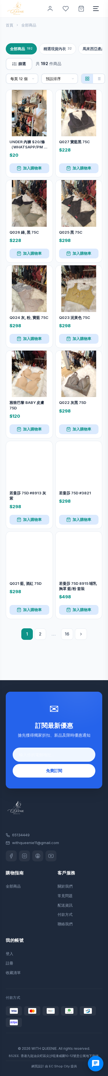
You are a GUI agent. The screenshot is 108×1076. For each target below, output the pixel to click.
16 (67, 633)
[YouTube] (51, 855)
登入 (9, 953)
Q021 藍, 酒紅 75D (25, 583)
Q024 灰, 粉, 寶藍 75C (29, 317)
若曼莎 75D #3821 (75, 493)
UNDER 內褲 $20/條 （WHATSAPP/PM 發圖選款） (29, 144)
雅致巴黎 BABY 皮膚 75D (27, 405)
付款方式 (65, 914)
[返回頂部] (97, 1053)
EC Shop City (59, 1066)
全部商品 (21, 48)
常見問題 (65, 895)
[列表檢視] (99, 78)
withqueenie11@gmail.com (35, 842)
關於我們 (65, 886)
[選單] (96, 8)
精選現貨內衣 (57, 48)
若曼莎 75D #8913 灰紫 (28, 495)
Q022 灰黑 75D (72, 402)
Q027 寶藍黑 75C (74, 141)
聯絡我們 (65, 924)
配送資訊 (65, 905)
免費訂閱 (54, 770)
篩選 (22, 63)
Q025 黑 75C (70, 232)
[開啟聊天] (95, 1063)
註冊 (9, 963)
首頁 (9, 25)
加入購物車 (32, 168)
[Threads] (37, 855)
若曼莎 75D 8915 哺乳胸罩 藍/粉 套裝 (78, 586)
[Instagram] (24, 855)
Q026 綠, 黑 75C (24, 232)
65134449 (21, 835)
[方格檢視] (87, 78)
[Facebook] (11, 855)
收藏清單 (13, 972)
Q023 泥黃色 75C (74, 317)
